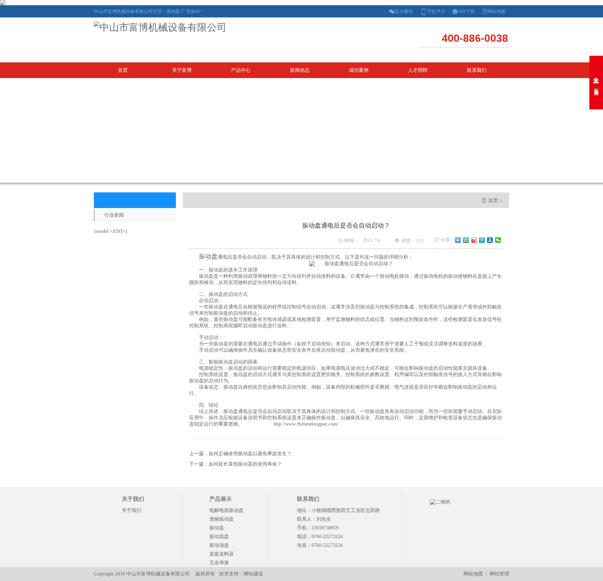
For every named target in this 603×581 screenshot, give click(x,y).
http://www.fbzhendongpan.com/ (306, 424)
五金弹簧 (219, 562)
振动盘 (216, 527)
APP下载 (466, 11)
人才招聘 (417, 70)
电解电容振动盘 (226, 510)
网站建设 (253, 573)
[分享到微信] (498, 240)
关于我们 (131, 510)
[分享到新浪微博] (474, 240)
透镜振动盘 (221, 519)
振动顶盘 (219, 545)
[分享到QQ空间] (466, 240)
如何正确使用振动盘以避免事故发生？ (250, 453)
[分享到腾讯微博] (482, 240)
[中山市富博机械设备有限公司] (160, 27)
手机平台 (436, 11)
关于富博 (182, 70)
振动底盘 (219, 536)
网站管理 (499, 573)
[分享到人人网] (490, 240)
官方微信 (404, 11)
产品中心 (241, 70)
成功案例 (358, 70)
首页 (123, 70)
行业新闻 (114, 215)
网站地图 (496, 11)
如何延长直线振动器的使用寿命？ (245, 464)
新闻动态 (300, 70)
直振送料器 (221, 554)
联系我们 (476, 70)
